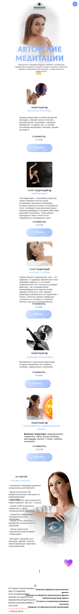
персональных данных (39, 335)
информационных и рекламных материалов (39, 343)
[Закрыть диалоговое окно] (76, 3)
